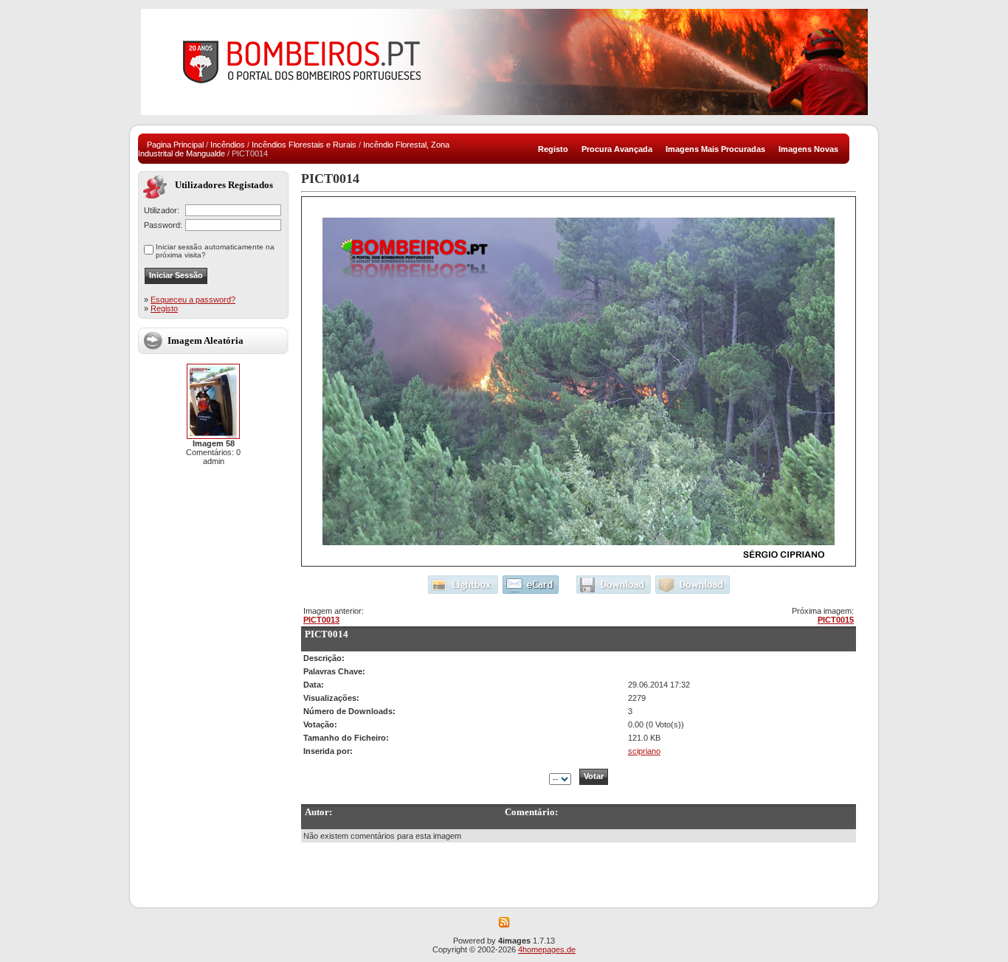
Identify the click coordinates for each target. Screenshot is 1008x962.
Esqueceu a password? (193, 299)
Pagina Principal (175, 144)
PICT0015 (836, 619)
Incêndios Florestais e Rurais (304, 144)
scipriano (644, 751)
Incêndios (227, 144)
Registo (164, 308)
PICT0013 (321, 619)
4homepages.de (547, 949)
